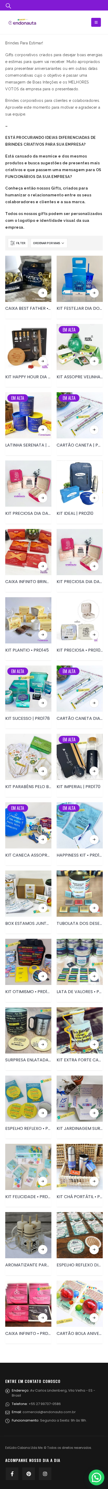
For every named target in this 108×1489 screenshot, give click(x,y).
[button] (96, 1477)
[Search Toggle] (8, 5)
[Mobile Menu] (96, 22)
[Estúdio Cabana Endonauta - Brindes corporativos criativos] (22, 22)
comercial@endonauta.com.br (49, 1411)
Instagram (45, 1473)
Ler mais (42, 293)
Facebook (12, 1473)
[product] (28, 279)
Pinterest (28, 1473)
